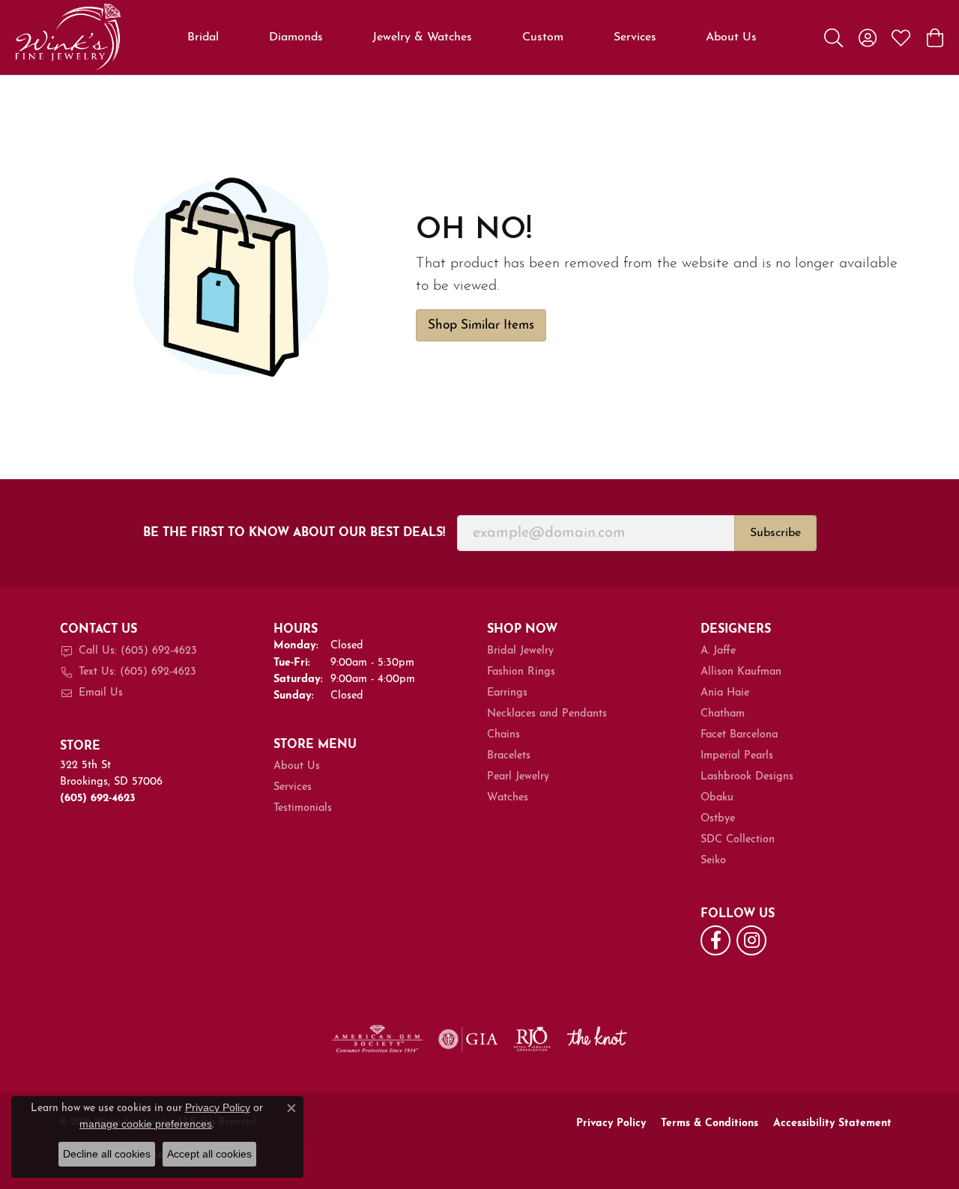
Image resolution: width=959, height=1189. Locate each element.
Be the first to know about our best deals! (294, 533)
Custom (542, 37)
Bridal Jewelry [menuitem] (520, 651)
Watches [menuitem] (507, 797)
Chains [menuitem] (503, 735)
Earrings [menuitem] (507, 693)
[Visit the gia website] (468, 1039)
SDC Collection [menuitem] (738, 839)
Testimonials (302, 808)
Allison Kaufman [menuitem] (741, 672)
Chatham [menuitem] (723, 714)
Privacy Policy (611, 1123)
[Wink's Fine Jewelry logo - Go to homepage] (67, 37)
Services (635, 37)
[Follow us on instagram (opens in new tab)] (751, 940)
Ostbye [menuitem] (718, 818)
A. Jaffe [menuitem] (718, 651)
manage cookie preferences (145, 1124)
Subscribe (775, 533)
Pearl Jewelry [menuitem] (518, 776)
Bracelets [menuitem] (508, 755)
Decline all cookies (107, 1154)
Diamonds (296, 37)
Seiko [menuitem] (713, 860)
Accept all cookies (209, 1154)
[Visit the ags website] (377, 1039)
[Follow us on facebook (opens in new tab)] (715, 940)
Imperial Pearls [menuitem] (737, 755)
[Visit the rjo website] (532, 1039)
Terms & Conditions (709, 1123)
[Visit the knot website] (596, 1039)
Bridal (203, 37)
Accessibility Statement (832, 1123)
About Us (731, 37)
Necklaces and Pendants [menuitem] (547, 714)
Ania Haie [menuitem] (725, 693)
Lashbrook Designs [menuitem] (747, 776)
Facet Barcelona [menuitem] (739, 735)
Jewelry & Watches (422, 37)
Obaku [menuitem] (717, 797)
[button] (833, 37)
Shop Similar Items (481, 325)
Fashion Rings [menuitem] (521, 672)
